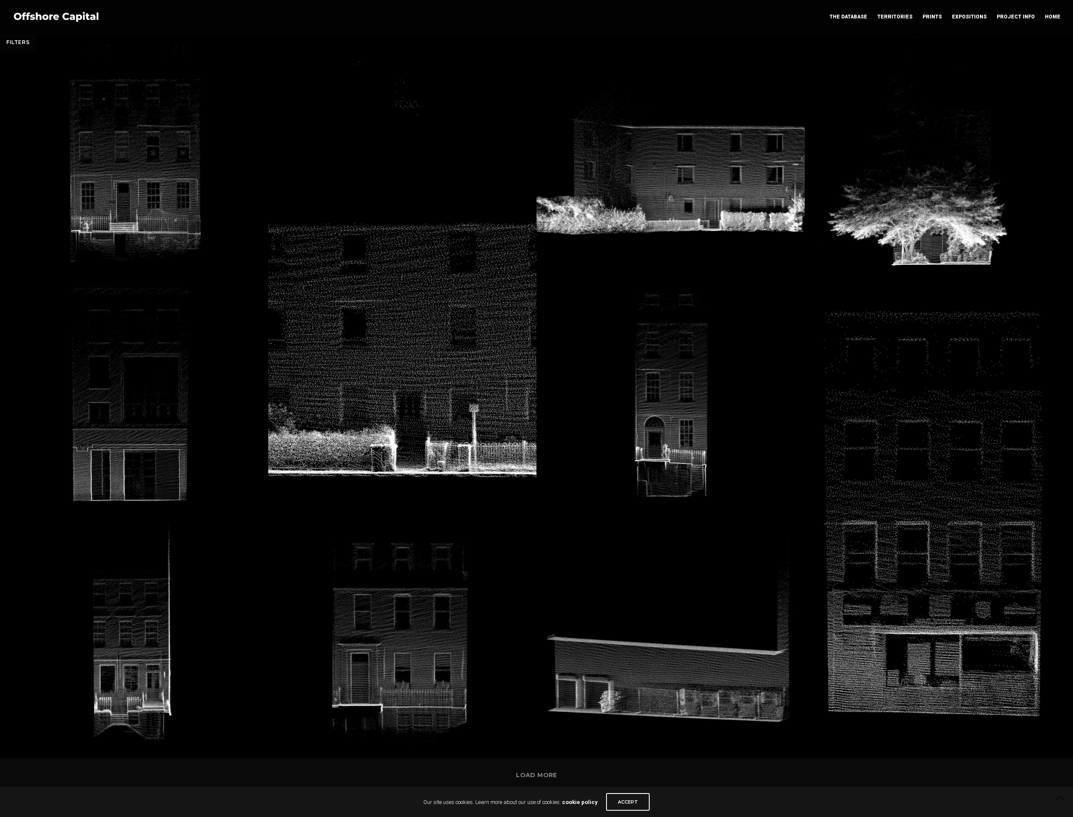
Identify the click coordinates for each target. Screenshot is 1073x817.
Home (1052, 17)
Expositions (969, 17)
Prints (932, 17)
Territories (894, 17)
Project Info (1016, 17)
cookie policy (580, 802)
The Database (848, 17)
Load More (536, 775)
